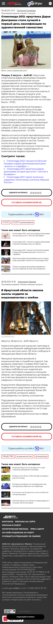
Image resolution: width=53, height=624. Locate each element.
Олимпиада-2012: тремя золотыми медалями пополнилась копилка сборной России (26, 180)
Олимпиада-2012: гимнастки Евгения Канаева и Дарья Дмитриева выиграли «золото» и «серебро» (25, 164)
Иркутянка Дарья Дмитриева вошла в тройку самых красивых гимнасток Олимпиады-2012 (30, 259)
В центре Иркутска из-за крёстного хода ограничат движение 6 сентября (28, 469)
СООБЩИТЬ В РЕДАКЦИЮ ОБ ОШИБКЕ (21, 536)
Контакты (7, 521)
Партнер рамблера (24, 611)
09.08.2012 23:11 (8, 10)
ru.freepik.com (7, 336)
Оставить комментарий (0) (27, 202)
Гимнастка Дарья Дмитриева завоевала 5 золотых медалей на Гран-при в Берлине (28, 268)
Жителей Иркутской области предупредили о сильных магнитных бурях (31, 502)
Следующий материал (25, 617)
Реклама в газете (11, 525)
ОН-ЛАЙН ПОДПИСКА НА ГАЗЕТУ (18, 532)
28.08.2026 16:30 (8, 282)
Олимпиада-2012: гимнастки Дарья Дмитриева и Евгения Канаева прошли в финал (31, 243)
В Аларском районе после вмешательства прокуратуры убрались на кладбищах (29, 485)
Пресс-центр (37, 529)
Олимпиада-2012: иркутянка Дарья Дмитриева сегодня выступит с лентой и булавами (26, 172)
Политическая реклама (15, 529)
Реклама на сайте (25, 521)
